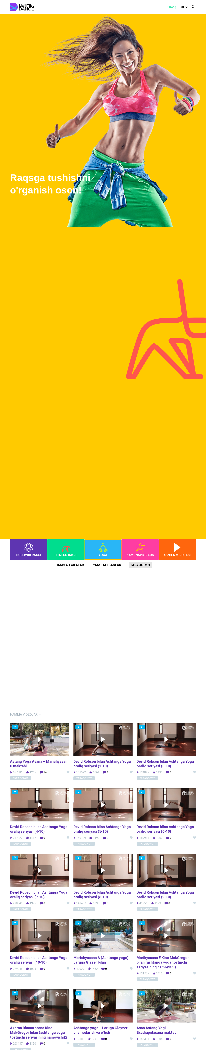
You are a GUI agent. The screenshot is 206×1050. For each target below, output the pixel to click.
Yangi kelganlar (107, 565)
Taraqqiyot (140, 565)
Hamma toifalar (70, 565)
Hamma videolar (24, 714)
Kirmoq (171, 7)
